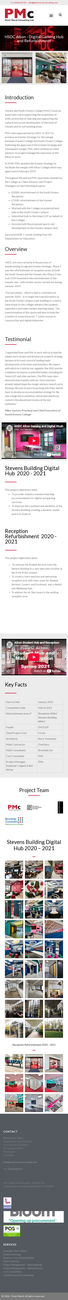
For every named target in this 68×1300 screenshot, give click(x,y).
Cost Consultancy (12, 1271)
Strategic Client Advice (15, 1250)
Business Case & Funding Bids (18, 1257)
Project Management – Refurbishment (23, 1268)
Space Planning (11, 1261)
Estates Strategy (12, 1254)
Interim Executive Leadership (18, 1275)
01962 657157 (20, 2)
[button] (51, 15)
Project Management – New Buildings (22, 1264)
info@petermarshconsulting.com (43, 2)
